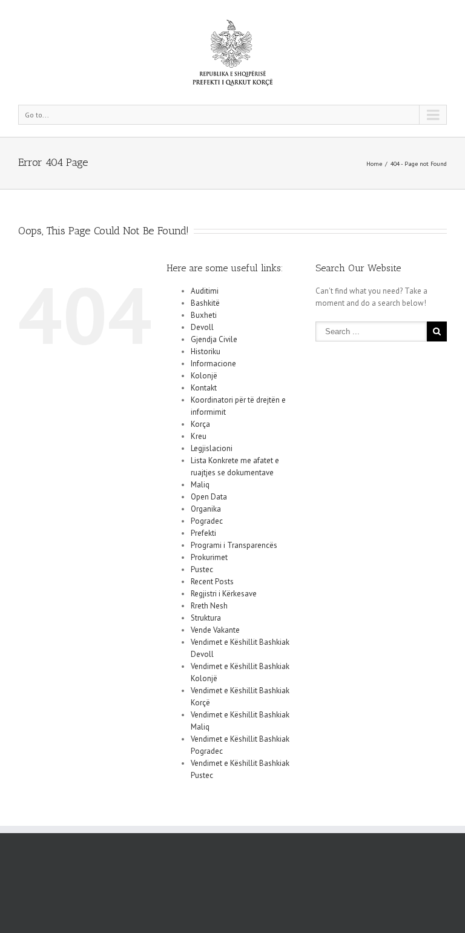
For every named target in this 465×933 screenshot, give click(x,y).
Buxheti (204, 315)
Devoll (202, 327)
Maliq (200, 485)
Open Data (209, 497)
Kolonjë (204, 376)
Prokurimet (209, 557)
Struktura (206, 618)
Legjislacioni (211, 448)
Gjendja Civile (214, 339)
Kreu (198, 436)
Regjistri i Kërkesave (224, 593)
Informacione (213, 363)
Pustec (202, 569)
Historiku (205, 351)
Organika (206, 509)
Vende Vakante (215, 630)
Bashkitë (205, 303)
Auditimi (205, 291)
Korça (200, 424)
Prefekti (203, 533)
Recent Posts (212, 581)
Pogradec (207, 521)
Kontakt (204, 388)
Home (374, 164)
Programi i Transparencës (234, 545)
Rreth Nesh (209, 606)
